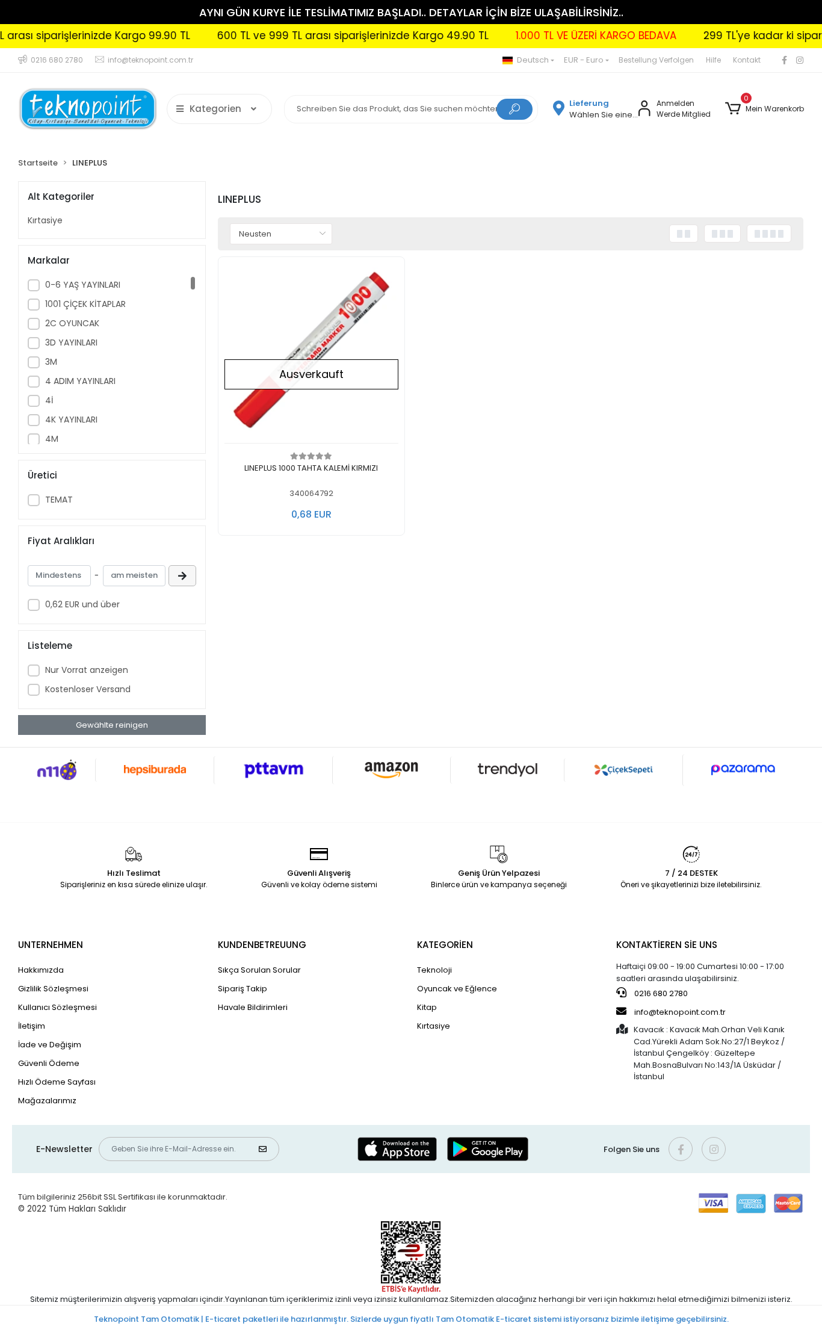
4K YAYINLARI (71, 420)
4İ (49, 400)
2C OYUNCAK (72, 323)
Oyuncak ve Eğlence (457, 988)
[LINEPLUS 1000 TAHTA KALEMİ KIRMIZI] (311, 353)
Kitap (427, 1007)
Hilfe (713, 60)
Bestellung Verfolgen (656, 60)
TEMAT (59, 500)
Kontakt (747, 60)
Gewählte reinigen (112, 725)
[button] (764, 109)
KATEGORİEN (445, 944)
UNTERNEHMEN (50, 944)
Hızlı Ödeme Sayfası (57, 1082)
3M (51, 362)
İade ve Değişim (49, 1044)
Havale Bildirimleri (253, 1007)
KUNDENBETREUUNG (262, 944)
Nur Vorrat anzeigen (86, 670)
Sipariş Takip (242, 988)
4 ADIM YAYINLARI (80, 381)
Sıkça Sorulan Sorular (259, 970)
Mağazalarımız (47, 1100)
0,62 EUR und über (82, 604)
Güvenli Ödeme (48, 1063)
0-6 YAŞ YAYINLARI (82, 285)
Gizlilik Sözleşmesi (53, 988)
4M (51, 439)
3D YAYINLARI (71, 342)
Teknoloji (434, 970)
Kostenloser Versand (88, 689)
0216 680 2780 (660, 993)
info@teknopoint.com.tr (679, 1012)
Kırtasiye (45, 220)
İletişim (31, 1026)
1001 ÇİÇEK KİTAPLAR (85, 304)
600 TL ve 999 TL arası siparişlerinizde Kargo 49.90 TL (326, 35)
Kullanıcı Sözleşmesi (57, 1007)
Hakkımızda (41, 970)
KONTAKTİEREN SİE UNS (666, 944)
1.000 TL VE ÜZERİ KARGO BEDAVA (569, 35)
